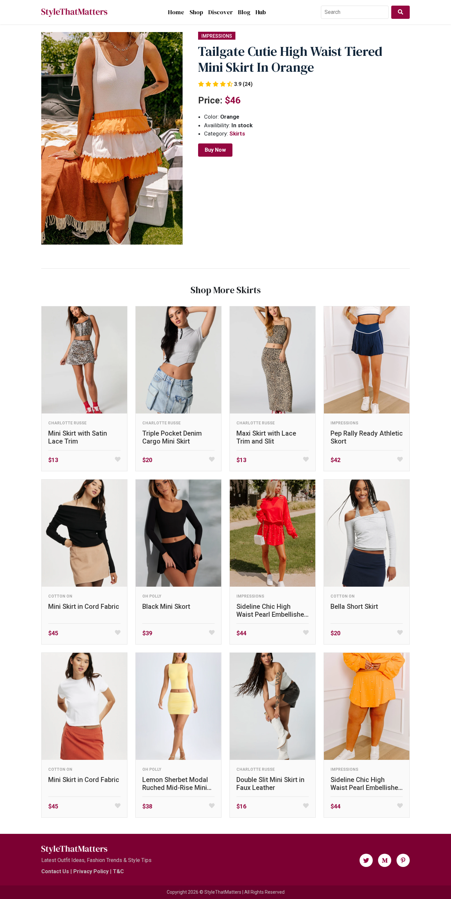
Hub (261, 12)
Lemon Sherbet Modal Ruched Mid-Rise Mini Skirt (175, 784)
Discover (220, 12)
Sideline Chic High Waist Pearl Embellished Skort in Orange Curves (366, 784)
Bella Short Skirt (354, 606)
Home (176, 12)
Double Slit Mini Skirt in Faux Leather (270, 784)
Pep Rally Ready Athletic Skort (366, 437)
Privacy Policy (91, 871)
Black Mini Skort (166, 606)
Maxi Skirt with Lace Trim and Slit (266, 437)
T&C (118, 871)
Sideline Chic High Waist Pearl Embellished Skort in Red (272, 610)
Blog (244, 12)
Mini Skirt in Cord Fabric (83, 606)
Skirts (237, 133)
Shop (196, 12)
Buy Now (215, 150)
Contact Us (55, 871)
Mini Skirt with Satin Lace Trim (77, 437)
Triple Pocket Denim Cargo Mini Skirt (172, 437)
